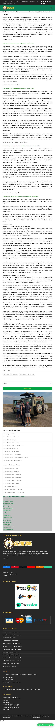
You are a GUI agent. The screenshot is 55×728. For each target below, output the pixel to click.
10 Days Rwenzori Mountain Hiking (12, 460)
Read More (5, 558)
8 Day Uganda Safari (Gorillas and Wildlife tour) (16, 457)
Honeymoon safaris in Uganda (10, 640)
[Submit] (50, 383)
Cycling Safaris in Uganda (9, 666)
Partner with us (36, 717)
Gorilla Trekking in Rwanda (9, 574)
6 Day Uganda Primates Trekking (12, 454)
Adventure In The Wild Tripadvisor (11, 699)
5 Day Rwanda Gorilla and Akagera (12, 477)
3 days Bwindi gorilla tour (10, 439)
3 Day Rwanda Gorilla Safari (11, 468)
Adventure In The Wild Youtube (11, 706)
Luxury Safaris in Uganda (9, 637)
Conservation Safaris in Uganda (11, 663)
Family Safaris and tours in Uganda (12, 635)
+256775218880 (9, 677)
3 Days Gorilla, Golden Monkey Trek (13, 489)
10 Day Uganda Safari (9, 434)
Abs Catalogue (6, 709)
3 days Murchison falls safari (11, 436)
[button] (51, 7)
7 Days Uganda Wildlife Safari (11, 442)
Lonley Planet (6, 702)
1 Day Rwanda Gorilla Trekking (11, 483)
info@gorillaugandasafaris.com (13, 682)
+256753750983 (9, 679)
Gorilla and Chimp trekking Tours (11, 632)
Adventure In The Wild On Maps (11, 704)
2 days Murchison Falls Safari (11, 451)
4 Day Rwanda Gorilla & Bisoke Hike (13, 480)
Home (30, 11)
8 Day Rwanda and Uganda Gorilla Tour (14, 492)
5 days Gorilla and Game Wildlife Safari (14, 445)
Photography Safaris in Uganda (11, 652)
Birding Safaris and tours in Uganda (12, 655)
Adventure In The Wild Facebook (11, 707)
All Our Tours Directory (9, 572)
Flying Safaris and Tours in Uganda (12, 649)
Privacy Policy (46, 716)
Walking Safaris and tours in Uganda (12, 660)
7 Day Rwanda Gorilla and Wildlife (12, 474)
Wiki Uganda (6, 700)
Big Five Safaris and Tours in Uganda (12, 646)
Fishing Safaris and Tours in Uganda (12, 658)
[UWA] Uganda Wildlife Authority (11, 697)
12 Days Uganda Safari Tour (11, 448)
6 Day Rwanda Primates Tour (11, 471)
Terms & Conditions (36, 716)
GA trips (5, 575)
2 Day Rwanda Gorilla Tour (10, 486)
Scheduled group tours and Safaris (12, 643)
